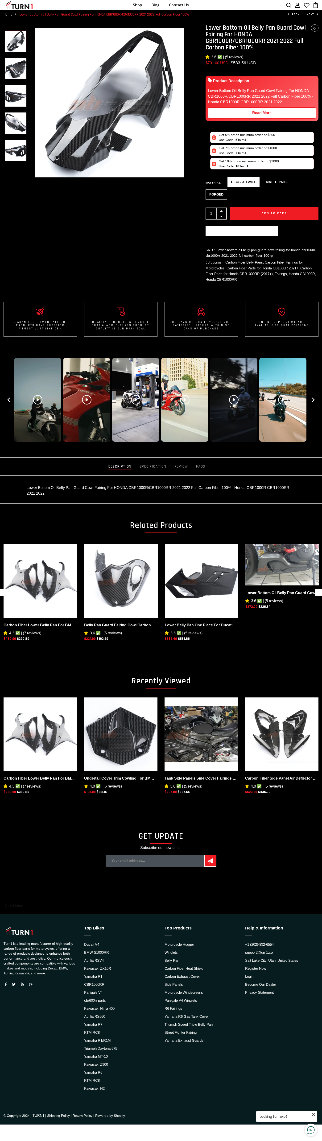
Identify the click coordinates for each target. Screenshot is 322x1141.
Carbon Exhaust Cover (182, 976)
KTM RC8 (92, 1032)
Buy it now (241, 231)
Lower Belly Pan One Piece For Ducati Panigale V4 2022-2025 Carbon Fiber (201, 625)
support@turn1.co (259, 952)
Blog (155, 5)
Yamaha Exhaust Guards (184, 1040)
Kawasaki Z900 (96, 1064)
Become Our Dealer (260, 984)
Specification (153, 466)
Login (249, 976)
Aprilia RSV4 (94, 960)
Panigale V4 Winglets (181, 1000)
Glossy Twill (243, 182)
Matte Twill (277, 182)
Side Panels (174, 984)
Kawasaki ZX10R (97, 968)
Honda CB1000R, (302, 274)
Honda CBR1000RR (221, 279)
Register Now (255, 968)
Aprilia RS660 (94, 1016)
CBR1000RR (94, 984)
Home (8, 14)
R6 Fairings (173, 1008)
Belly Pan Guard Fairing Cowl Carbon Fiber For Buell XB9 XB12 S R (121, 625)
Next (310, 14)
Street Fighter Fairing (181, 1032)
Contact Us (179, 5)
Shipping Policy (58, 1115)
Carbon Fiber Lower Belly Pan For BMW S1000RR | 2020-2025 (40, 625)
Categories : (214, 262)
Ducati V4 (91, 944)
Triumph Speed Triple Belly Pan (189, 1024)
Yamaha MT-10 (96, 1056)
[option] (16, 41)
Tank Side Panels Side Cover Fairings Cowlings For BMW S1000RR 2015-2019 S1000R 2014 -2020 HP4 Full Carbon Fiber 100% (201, 778)
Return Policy (82, 1115)
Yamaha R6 (93, 1072)
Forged (216, 194)
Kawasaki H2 (94, 1088)
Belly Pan (172, 960)
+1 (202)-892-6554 (259, 944)
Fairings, (282, 274)
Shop (137, 5)
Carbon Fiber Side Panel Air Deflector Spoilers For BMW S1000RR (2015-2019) (282, 778)
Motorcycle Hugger (179, 944)
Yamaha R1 (93, 976)
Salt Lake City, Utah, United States (271, 960)
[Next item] (313, 400)
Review (181, 466)
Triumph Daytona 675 (100, 1048)
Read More (262, 113)
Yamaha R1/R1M (97, 1040)
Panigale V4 (93, 992)
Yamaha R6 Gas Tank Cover (187, 1016)
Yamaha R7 (93, 1024)
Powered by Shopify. (110, 1115)
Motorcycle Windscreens (184, 992)
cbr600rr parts (95, 1000)
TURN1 (38, 1115)
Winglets (171, 952)
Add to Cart (274, 213)
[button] (208, 57)
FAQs (200, 466)
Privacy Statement (259, 992)
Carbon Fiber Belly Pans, (245, 262)
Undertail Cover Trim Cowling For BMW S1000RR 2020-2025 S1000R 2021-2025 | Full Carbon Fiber (121, 778)
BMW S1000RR (96, 952)
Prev (296, 14)
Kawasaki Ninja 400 (99, 1008)
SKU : (211, 250)
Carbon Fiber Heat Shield (184, 968)
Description (120, 466)
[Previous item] (9, 400)
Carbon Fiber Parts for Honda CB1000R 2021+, (263, 268)
